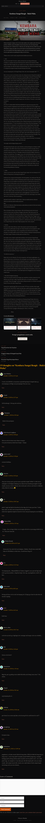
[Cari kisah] (19, 4)
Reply (3, 387)
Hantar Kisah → (25, 3)
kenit (5, 608)
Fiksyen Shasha (22, 1)
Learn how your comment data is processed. (31, 812)
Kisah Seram (22, 10)
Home (16, 3)
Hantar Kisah (22, 338)
